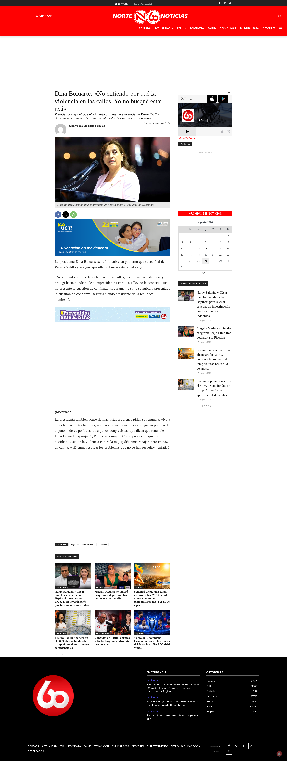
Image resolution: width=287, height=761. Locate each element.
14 (213, 248)
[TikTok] (244, 746)
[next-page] (62, 655)
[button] (280, 16)
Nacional (99, 587)
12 (198, 248)
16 (228, 248)
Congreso (74, 545)
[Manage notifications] (279, 753)
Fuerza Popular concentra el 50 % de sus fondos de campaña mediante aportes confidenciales (72, 642)
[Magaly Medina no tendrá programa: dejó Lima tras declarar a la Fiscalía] (113, 576)
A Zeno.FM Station (186, 138)
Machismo (102, 545)
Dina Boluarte (88, 545)
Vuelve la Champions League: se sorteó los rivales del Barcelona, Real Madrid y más (152, 642)
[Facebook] (219, 3)
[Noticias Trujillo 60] (150, 17)
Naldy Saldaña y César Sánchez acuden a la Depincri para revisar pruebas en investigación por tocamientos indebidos (72, 598)
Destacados (61, 587)
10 (182, 248)
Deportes (139, 633)
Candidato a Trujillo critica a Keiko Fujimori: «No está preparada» (112, 641)
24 (182, 261)
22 (220, 254)
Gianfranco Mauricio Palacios (87, 125)
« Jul (204, 272)
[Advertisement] (143, 61)
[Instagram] (236, 746)
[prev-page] (57, 655)
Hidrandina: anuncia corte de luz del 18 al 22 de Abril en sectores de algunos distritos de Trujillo (173, 688)
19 (198, 254)
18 (190, 254)
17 (182, 254)
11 (190, 248)
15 (220, 248)
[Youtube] (230, 3)
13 (205, 248)
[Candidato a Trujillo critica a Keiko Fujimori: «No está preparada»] (113, 622)
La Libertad (153, 680)
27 (205, 261)
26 (198, 261)
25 (190, 261)
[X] (225, 3)
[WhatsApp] (73, 214)
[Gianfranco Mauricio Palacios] (60, 129)
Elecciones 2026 (102, 633)
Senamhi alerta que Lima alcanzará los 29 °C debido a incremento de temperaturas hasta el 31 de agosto (152, 598)
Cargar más (204, 405)
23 (228, 254)
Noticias (138, 587)
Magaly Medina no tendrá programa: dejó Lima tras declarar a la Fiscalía (111, 595)
